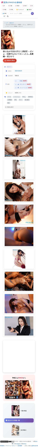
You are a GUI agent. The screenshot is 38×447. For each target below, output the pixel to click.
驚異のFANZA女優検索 (12, 2)
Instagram (18, 443)
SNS (5, 13)
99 (11, 5)
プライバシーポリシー (11, 445)
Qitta (36, 441)
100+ (18, 5)
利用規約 (2, 445)
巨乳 (12, 9)
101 (25, 5)
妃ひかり (12, 23)
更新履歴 (20, 445)
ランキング (21, 9)
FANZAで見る (11, 60)
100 (5, 9)
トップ (6, 23)
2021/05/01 (18, 71)
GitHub (24, 443)
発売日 (30, 9)
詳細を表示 (10, 107)
